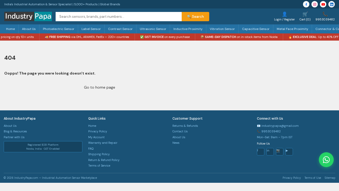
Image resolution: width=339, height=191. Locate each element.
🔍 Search (195, 16)
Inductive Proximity (188, 29)
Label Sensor (91, 29)
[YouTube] (323, 4)
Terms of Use (313, 178)
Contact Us (180, 131)
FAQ (90, 148)
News (176, 143)
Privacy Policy (97, 131)
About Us (29, 29)
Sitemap (330, 178)
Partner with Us (14, 137)
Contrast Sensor (120, 29)
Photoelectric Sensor (58, 29)
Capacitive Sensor (256, 29)
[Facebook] (306, 4)
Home (10, 29)
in (268, 150)
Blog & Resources (15, 131)
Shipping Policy (99, 154)
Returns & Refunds (185, 126)
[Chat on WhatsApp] (326, 159)
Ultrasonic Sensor (153, 29)
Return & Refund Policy (103, 160)
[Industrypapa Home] (28, 16)
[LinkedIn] (331, 4)
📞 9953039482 (269, 131)
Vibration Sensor (222, 29)
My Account (96, 137)
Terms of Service (99, 165)
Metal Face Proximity (292, 29)
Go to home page (99, 87)
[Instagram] (314, 4)
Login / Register (284, 16)
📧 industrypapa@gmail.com (278, 126)
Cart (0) (305, 16)
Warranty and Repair (102, 143)
